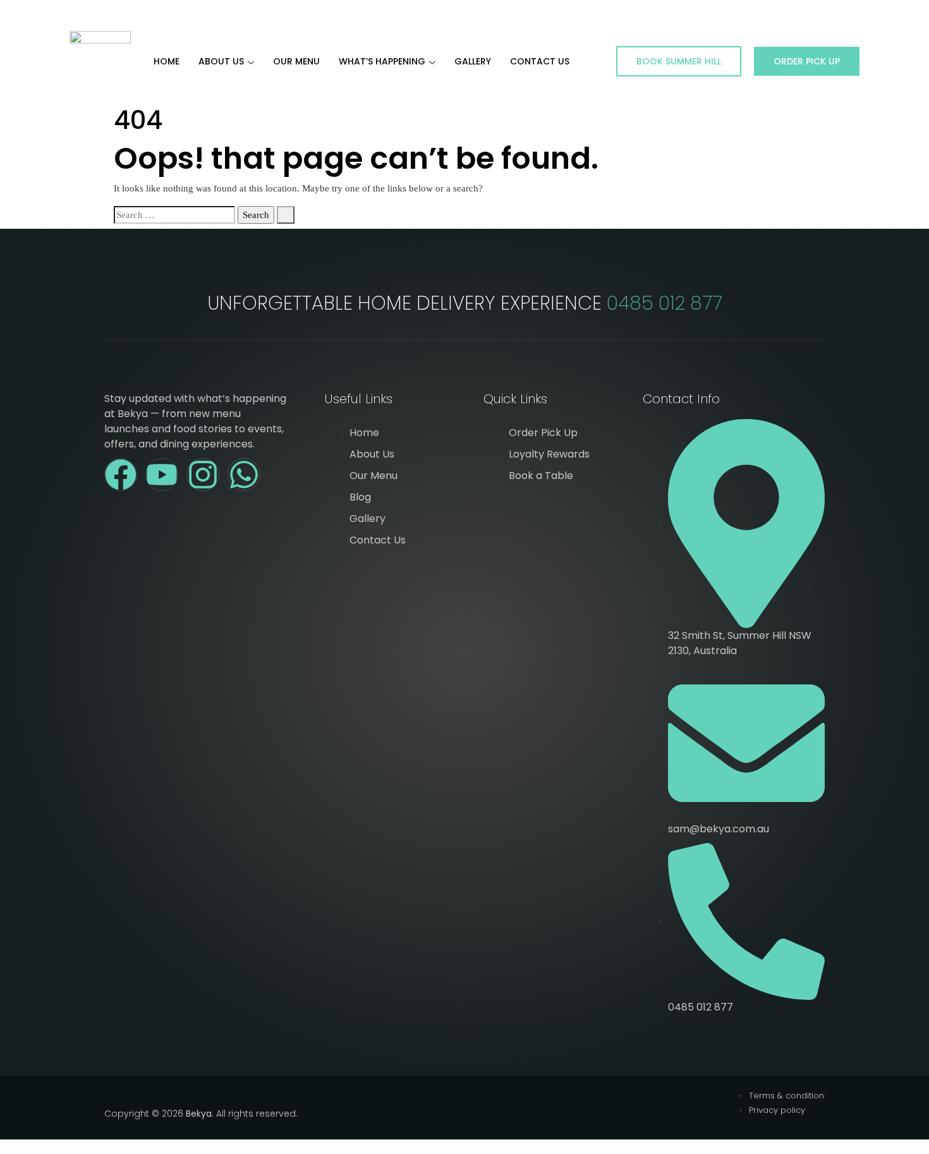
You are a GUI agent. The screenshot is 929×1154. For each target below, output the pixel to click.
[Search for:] (174, 215)
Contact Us (539, 61)
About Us (221, 61)
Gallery (472, 61)
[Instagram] (202, 474)
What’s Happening (382, 61)
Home (166, 61)
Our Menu (296, 61)
